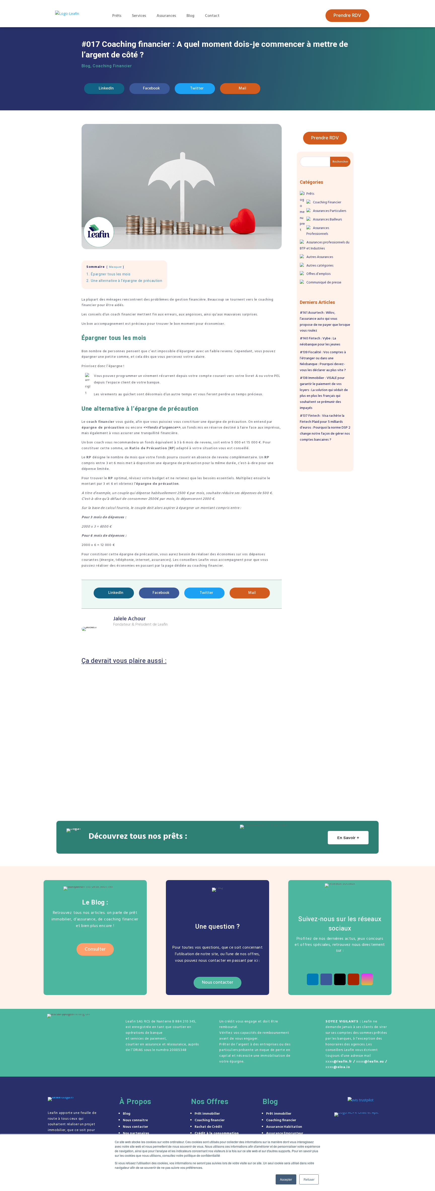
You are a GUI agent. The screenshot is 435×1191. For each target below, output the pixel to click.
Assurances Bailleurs (327, 219)
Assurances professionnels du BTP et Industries (324, 245)
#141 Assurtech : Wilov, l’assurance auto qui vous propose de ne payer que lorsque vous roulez (177, 700)
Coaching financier (210, 1120)
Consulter (95, 949)
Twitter (197, 88)
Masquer (115, 267)
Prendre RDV (347, 16)
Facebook (151, 88)
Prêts (116, 16)
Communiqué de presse (323, 282)
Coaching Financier (112, 66)
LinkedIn (106, 88)
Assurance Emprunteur (284, 1133)
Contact (212, 16)
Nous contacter (217, 982)
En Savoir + (348, 837)
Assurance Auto (117, 689)
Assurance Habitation (284, 1127)
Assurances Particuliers (152, 689)
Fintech (120, 728)
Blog (190, 16)
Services (139, 16)
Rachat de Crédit (208, 1127)
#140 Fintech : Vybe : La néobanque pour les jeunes (137, 736)
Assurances (166, 16)
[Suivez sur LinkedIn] (312, 979)
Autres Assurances (319, 257)
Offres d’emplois (318, 274)
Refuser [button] (309, 1179)
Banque (109, 762)
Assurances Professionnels (317, 231)
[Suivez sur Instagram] (367, 979)
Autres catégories (319, 266)
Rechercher (340, 161)
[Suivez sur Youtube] (353, 979)
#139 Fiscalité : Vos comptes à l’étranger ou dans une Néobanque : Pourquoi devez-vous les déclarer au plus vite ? (181, 772)
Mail (242, 88)
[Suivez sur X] (340, 979)
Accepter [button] (286, 1179)
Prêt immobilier (207, 1114)
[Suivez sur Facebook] (326, 979)
